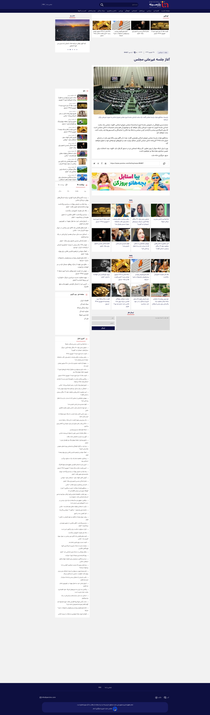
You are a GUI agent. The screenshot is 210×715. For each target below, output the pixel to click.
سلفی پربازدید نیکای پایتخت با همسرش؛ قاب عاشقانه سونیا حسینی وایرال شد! (121, 221)
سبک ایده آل (84, 304)
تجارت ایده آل (84, 311)
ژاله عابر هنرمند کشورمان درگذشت (161, 275)
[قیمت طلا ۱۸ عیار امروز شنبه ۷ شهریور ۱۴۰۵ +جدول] (159, 25)
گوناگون (166, 16)
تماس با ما (49, 5)
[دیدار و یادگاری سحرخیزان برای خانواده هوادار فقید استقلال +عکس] (82, 177)
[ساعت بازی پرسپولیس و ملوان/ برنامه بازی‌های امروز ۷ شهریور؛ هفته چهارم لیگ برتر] (82, 98)
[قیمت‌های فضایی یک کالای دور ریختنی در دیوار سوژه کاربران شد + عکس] (82, 161)
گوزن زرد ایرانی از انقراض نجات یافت (77, 437)
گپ (168, 698)
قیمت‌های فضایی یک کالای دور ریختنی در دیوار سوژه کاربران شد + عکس (67, 162)
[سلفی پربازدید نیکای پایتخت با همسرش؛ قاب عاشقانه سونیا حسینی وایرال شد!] (120, 210)
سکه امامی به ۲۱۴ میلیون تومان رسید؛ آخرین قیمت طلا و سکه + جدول (102, 33)
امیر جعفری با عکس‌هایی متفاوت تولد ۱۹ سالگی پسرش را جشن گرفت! (161, 246)
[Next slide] (87, 30)
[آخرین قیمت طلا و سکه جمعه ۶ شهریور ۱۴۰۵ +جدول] (82, 129)
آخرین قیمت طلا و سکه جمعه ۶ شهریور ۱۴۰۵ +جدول (67, 131)
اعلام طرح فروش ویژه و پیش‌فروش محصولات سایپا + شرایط (121, 33)
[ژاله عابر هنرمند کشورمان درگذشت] (160, 265)
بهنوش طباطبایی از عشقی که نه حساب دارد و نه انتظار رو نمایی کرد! (141, 246)
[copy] (164, 163)
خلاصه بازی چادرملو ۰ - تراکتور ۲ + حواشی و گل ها (73, 510)
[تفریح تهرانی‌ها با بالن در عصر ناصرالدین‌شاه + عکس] (82, 113)
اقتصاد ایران (84, 300)
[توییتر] (94, 163)
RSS (43, 5)
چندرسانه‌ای (92, 11)
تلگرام (159, 698)
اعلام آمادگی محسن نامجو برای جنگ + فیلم (140, 32)
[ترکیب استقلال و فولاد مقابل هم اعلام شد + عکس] (82, 153)
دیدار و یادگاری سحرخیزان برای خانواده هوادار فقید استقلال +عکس (67, 178)
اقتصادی (156, 11)
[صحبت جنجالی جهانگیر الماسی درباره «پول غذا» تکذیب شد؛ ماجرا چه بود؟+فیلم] (120, 290)
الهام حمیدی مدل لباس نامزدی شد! (122, 245)
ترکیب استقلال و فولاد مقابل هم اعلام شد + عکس (67, 154)
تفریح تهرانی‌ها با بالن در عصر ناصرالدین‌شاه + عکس (67, 115)
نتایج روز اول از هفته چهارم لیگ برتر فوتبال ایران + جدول (67, 123)
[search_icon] (102, 5)
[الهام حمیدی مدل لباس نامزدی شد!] (120, 234)
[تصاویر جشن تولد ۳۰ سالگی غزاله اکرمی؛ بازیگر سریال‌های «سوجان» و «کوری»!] (140, 210)
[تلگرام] (98, 163)
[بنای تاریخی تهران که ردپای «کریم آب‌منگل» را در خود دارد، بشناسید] (140, 290)
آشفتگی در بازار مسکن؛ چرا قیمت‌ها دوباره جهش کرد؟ (72, 389)
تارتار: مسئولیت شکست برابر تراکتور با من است (74, 529)
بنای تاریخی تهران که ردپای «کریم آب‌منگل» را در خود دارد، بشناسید (141, 301)
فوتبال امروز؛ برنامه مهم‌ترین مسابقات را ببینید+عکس (72, 614)
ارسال (103, 328)
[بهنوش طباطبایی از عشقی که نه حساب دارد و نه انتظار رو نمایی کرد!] (140, 234)
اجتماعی (134, 11)
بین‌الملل (142, 11)
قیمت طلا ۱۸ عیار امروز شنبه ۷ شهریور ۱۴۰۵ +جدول (159, 32)
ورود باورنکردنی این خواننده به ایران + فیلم (101, 275)
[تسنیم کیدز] (131, 182)
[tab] (76, 49)
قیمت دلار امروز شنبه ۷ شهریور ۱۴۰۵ (76, 354)
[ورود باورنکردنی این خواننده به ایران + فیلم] (101, 265)
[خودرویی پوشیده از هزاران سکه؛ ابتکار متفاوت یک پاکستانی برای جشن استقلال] (160, 290)
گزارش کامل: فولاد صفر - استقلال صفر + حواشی (69, 138)
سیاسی (149, 11)
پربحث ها (61, 185)
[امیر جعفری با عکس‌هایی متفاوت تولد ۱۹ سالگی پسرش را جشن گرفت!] (160, 234)
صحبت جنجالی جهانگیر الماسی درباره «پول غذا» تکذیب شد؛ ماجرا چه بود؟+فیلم (121, 303)
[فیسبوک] (102, 163)
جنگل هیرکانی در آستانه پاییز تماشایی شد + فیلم (68, 170)
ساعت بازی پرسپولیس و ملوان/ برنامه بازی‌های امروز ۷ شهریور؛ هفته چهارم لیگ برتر (67, 99)
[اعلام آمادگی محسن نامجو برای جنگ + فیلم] (140, 25)
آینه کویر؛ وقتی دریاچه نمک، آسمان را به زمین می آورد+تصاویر (71, 44)
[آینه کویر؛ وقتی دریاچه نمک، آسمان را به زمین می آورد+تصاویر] (72, 30)
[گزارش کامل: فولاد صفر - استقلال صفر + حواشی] (82, 137)
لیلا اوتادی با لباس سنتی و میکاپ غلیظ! (161, 220)
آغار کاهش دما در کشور (80, 514)
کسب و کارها (82, 11)
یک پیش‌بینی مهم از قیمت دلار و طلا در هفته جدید (73, 420)
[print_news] (105, 163)
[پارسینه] (158, 4)
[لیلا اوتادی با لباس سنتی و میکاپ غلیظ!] (160, 210)
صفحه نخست (165, 11)
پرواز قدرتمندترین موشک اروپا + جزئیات (76, 556)
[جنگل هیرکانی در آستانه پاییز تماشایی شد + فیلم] (82, 169)
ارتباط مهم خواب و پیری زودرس (78, 430)
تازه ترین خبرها (83, 315)
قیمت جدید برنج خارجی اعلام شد (78, 542)
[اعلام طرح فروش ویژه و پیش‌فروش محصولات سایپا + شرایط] (121, 25)
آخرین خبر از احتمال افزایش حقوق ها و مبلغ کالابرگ (73, 465)
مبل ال (86, 318)
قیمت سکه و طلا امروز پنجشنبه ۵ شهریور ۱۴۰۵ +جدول (102, 301)
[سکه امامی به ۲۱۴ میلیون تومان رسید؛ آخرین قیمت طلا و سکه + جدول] (102, 25)
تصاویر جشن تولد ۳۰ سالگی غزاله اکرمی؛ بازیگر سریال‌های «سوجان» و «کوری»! (140, 221)
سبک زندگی (101, 11)
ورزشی (121, 11)
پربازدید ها (80, 185)
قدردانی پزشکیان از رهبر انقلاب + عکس (76, 485)
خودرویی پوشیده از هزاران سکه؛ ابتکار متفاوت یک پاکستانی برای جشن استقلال (160, 301)
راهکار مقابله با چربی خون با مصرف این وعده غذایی (73, 433)
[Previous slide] (57, 30)
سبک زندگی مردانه (82, 308)
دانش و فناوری (112, 11)
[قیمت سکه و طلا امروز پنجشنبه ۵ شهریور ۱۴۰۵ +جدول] (101, 290)
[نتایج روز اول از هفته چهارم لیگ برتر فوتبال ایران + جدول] (82, 121)
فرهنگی (127, 11)
